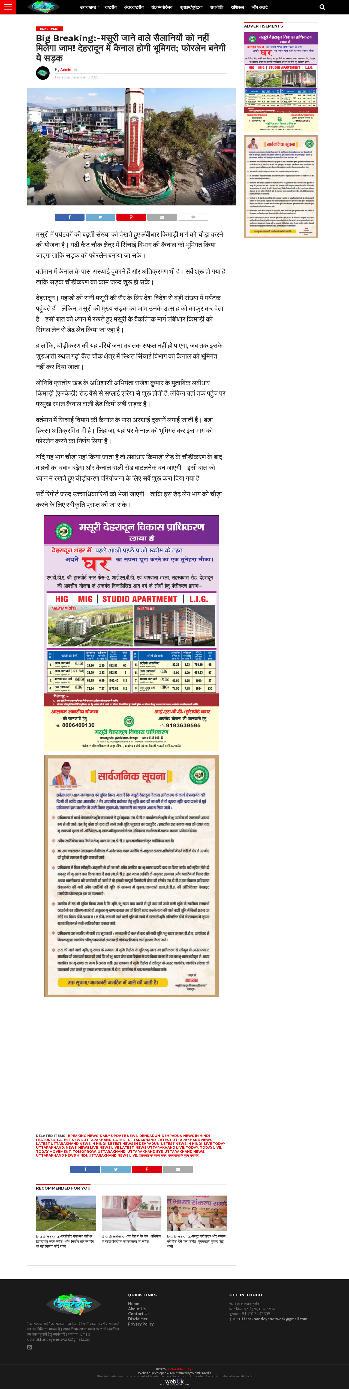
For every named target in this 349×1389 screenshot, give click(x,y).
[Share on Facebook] (70, 215)
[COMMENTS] (193, 215)
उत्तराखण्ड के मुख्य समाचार (183, 1155)
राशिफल (237, 7)
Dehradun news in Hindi (186, 1136)
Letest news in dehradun (134, 1144)
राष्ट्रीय (111, 7)
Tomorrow (84, 1152)
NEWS (71, 1147)
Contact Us (138, 1313)
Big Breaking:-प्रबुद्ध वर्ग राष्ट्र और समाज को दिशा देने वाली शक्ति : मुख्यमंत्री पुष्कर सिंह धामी (196, 1241)
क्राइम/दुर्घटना (191, 7)
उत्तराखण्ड (88, 7)
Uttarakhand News (184, 1152)
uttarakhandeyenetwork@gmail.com (273, 1319)
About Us (137, 1308)
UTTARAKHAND (112, 1152)
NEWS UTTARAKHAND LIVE (160, 1147)
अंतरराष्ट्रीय (134, 7)
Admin (65, 69)
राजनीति (216, 7)
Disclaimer (138, 1319)
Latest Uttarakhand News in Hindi (71, 1144)
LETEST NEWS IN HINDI (181, 1144)
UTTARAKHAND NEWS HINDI (61, 1155)
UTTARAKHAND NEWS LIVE (113, 1155)
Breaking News (83, 1136)
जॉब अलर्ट (260, 7)
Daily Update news (119, 1136)
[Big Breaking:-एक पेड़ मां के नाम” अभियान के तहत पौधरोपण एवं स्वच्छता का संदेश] (132, 1229)
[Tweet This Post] (100, 215)
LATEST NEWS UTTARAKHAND (84, 1140)
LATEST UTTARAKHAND (134, 1140)
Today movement (53, 1152)
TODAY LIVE (210, 1147)
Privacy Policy (141, 1324)
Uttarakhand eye (145, 1152)
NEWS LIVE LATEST (117, 1147)
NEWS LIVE (88, 1147)
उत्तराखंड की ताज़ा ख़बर (152, 1155)
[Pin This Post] (131, 215)
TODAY (192, 1147)
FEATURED (45, 1140)
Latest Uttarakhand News (185, 1140)
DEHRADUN (149, 1136)
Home (133, 1303)
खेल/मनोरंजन (161, 7)
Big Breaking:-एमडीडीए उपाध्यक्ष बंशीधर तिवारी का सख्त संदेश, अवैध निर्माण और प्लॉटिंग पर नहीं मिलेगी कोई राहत (65, 1241)
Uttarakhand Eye (180, 1369)
